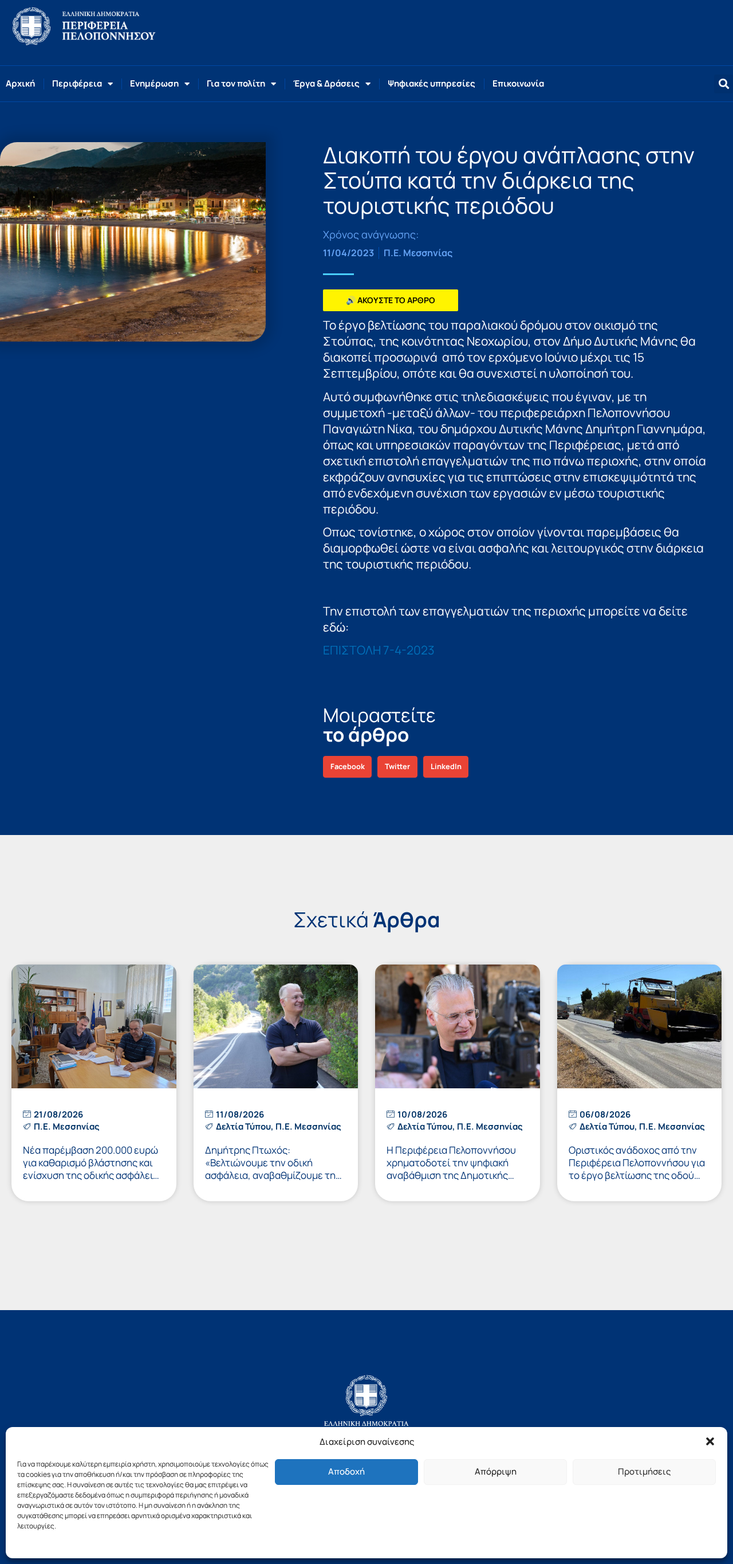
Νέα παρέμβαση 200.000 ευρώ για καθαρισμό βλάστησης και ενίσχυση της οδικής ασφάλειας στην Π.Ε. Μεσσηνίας (93, 1168)
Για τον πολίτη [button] (236, 83)
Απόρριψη (496, 1471)
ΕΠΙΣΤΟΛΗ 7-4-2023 (379, 650)
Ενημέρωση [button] (154, 83)
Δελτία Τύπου (243, 1126)
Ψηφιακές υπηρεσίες (431, 83)
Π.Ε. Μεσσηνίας (418, 252)
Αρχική (20, 83)
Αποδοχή (346, 1471)
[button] (710, 1441)
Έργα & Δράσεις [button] (326, 83)
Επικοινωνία (518, 83)
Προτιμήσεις (644, 1471)
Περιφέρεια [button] (77, 83)
